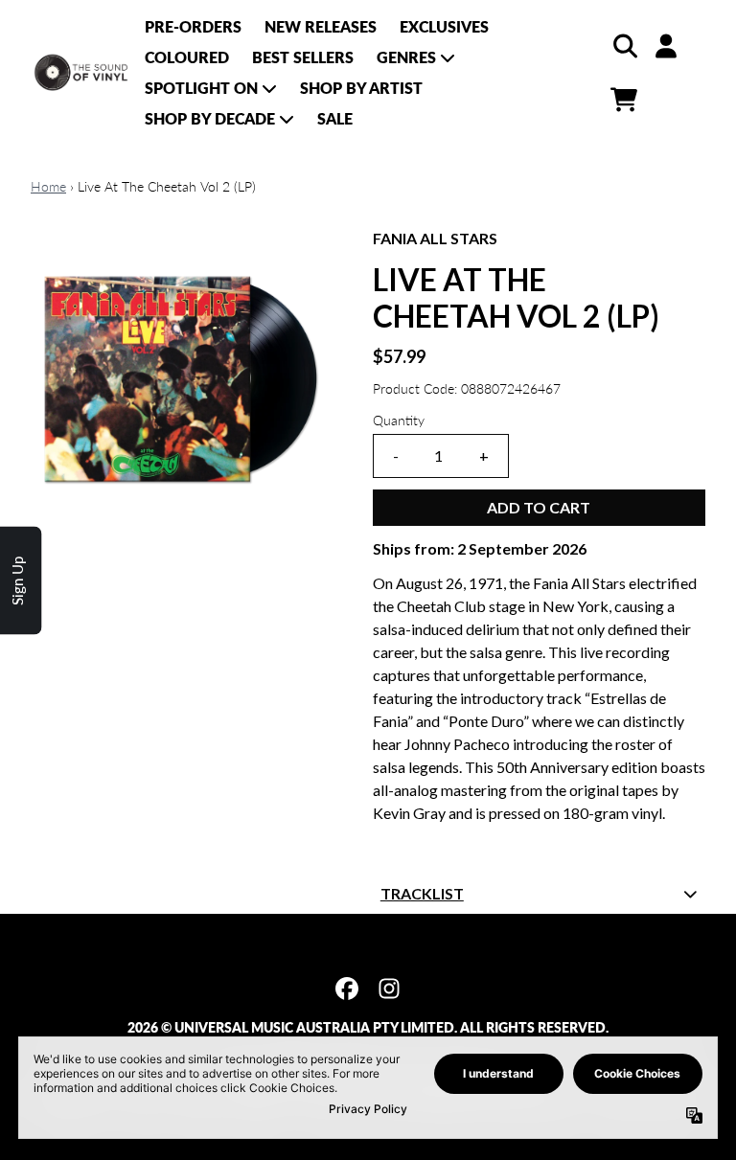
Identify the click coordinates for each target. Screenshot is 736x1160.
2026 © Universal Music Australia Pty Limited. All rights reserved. (368, 1027)
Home (48, 186)
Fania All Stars (435, 238)
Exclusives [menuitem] (444, 26)
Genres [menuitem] (406, 57)
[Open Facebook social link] (347, 988)
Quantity (399, 420)
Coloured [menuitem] (187, 57)
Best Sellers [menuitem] (303, 57)
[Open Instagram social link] (389, 988)
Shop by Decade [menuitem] (210, 118)
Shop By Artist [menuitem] (361, 88)
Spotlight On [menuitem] (201, 88)
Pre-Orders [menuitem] (193, 26)
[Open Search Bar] (623, 46)
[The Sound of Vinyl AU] (82, 73)
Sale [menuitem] (335, 118)
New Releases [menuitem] (320, 26)
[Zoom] (182, 379)
